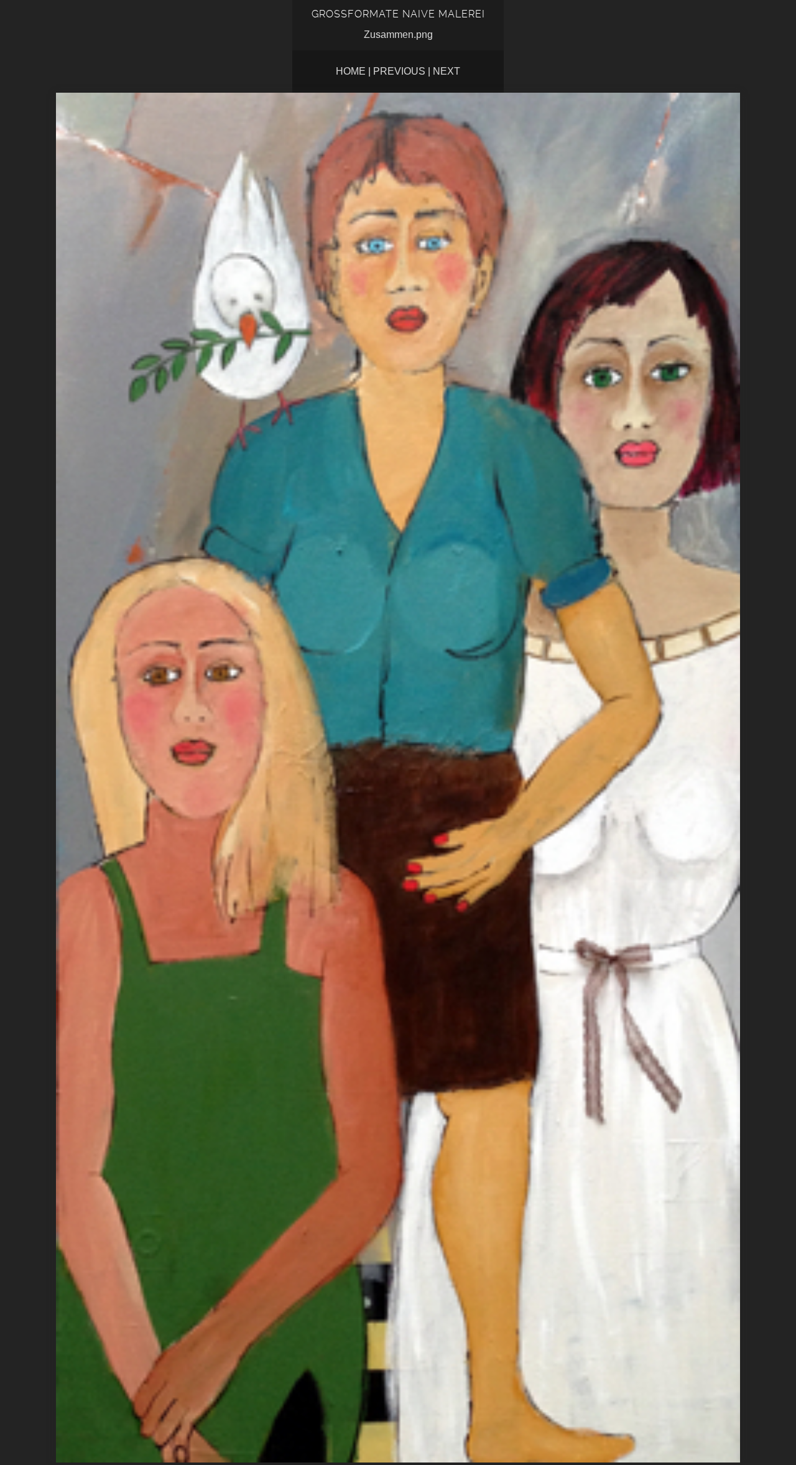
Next (446, 71)
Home (351, 71)
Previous (399, 71)
